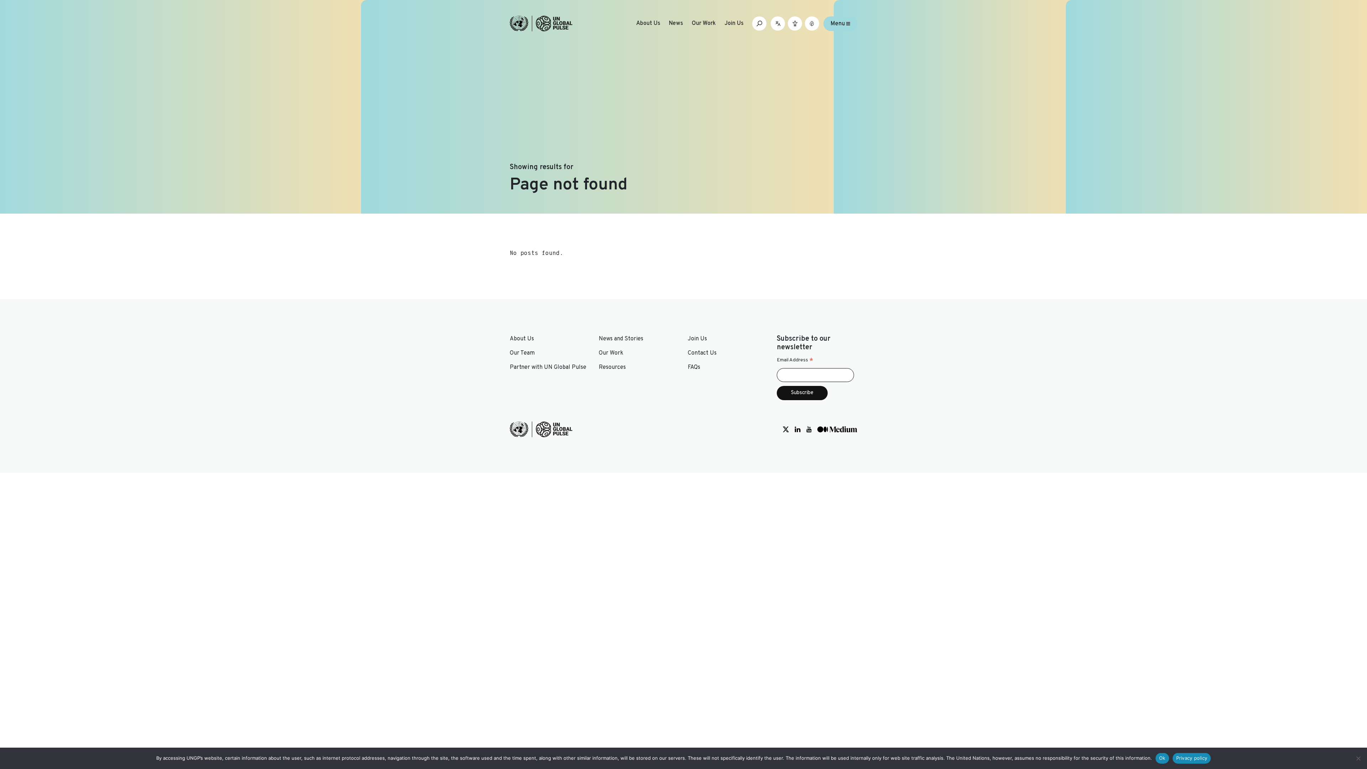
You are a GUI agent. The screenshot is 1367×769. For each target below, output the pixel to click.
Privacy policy (1192, 758)
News (676, 23)
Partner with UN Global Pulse (548, 367)
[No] (1358, 758)
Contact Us (702, 353)
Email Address (795, 360)
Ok (1162, 758)
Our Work (704, 23)
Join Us (734, 23)
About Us (648, 23)
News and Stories (621, 338)
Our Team (522, 353)
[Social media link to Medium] (837, 429)
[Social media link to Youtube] (809, 429)
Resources (612, 367)
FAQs (694, 367)
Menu (838, 23)
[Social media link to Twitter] (786, 429)
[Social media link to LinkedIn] (798, 429)
